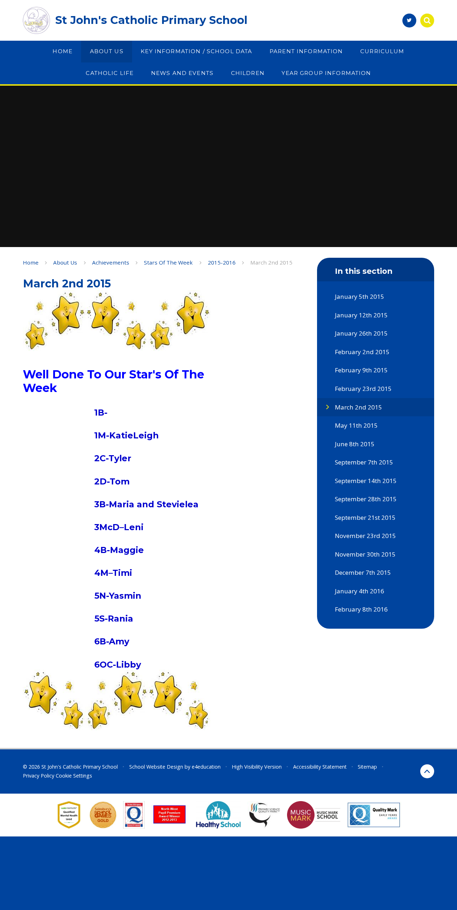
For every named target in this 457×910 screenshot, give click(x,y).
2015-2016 (222, 262)
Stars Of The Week (168, 262)
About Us (65, 262)
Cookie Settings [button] (74, 775)
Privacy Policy (38, 775)
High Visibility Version (257, 766)
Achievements (110, 262)
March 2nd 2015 (271, 262)
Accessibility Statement (320, 766)
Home (31, 262)
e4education (206, 766)
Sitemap (367, 766)
